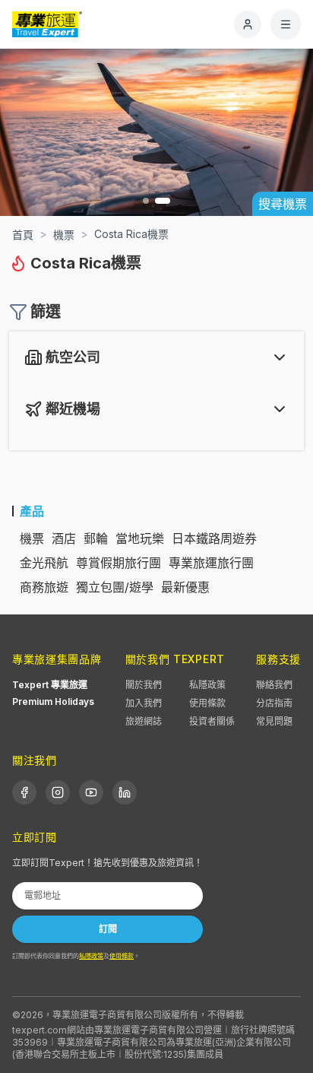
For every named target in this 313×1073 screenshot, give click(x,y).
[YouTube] (91, 792)
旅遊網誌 (143, 721)
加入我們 (143, 703)
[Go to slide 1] (146, 201)
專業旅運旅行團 (211, 562)
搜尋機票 (282, 203)
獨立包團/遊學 (114, 587)
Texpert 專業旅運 (49, 684)
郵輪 (96, 538)
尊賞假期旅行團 (118, 562)
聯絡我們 (274, 684)
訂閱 (108, 929)
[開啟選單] (285, 24)
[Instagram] (58, 792)
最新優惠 (185, 587)
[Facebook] (24, 792)
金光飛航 (44, 562)
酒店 (64, 538)
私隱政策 (207, 684)
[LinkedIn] (124, 792)
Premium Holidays (53, 701)
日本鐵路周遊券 (214, 538)
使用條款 (207, 703)
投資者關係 (212, 721)
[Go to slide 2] (162, 201)
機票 (32, 538)
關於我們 (143, 684)
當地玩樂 (139, 538)
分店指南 (274, 703)
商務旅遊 (44, 587)
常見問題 (274, 721)
